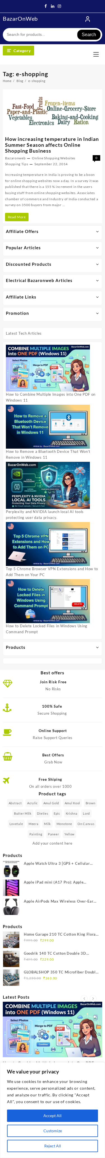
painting (36, 834)
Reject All (52, 1145)
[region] (52, 1110)
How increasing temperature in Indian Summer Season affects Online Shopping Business (52, 145)
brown (90, 803)
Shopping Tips (16, 164)
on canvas (86, 824)
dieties (42, 813)
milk (47, 824)
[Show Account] (88, 19)
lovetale (16, 824)
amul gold (51, 803)
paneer (53, 834)
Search (89, 34)
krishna (72, 813)
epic (57, 813)
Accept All (52, 1115)
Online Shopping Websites (53, 158)
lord (86, 813)
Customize (52, 1130)
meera (34, 824)
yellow (69, 834)
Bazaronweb (15, 158)
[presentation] (84, 998)
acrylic (32, 803)
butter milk (23, 813)
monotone (64, 824)
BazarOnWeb (20, 18)
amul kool (72, 803)
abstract (15, 803)
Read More (18, 218)
